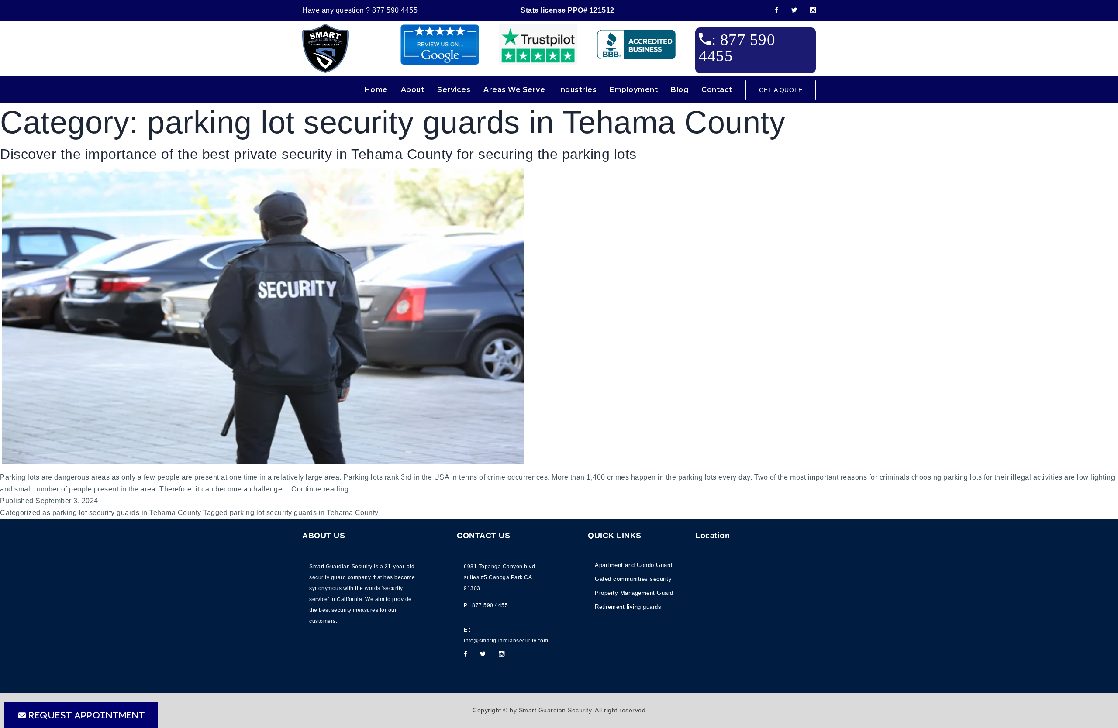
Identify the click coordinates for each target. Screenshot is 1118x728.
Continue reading (320, 490)
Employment (634, 90)
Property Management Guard (634, 593)
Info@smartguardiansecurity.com (506, 641)
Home (376, 90)
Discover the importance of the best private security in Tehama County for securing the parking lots (318, 154)
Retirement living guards (628, 607)
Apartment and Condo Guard (634, 565)
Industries (577, 90)
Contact (716, 90)
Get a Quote (781, 89)
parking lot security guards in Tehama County (126, 512)
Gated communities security (633, 579)
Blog (679, 90)
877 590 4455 (395, 10)
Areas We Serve (514, 90)
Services (453, 90)
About (412, 90)
